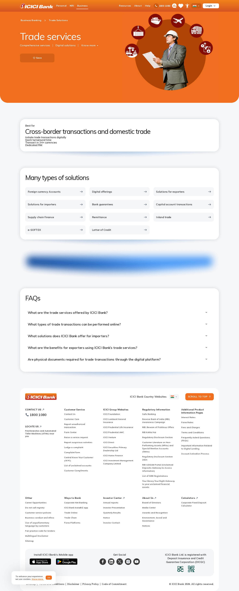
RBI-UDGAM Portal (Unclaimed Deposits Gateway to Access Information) (157, 468)
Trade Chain (70, 517)
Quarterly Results (112, 512)
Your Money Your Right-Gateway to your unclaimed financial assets (158, 484)
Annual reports (110, 502)
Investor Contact (111, 522)
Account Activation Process (195, 453)
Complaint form (72, 452)
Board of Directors (151, 502)
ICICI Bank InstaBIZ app (76, 507)
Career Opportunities (35, 502)
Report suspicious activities (78, 442)
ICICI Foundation (111, 414)
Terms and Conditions (192, 432)
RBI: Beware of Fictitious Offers (158, 427)
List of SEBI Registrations (155, 476)
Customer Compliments (76, 470)
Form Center (70, 432)
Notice (106, 517)
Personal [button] (61, 5)
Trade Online (70, 512)
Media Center (149, 507)
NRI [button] (72, 5)
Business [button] (82, 5)
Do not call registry (34, 507)
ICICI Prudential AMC (113, 432)
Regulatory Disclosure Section (157, 437)
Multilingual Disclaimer (36, 536)
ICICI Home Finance (113, 455)
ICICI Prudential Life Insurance (118, 427)
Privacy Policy (90, 584)
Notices (146, 526)
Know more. (38, 579)
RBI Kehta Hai (149, 432)
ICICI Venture (109, 437)
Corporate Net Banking (75, 502)
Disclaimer (73, 584)
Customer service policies (38, 512)
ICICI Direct (108, 442)
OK (48, 577)
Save (39, 57)
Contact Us (69, 414)
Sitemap (29, 541)
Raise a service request (76, 437)
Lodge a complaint (73, 447)
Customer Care (71, 419)
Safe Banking (149, 414)
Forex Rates (187, 422)
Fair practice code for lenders (40, 531)
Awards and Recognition (155, 512)
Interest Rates (188, 417)
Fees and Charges (190, 427)
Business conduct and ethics (39, 517)
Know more (88, 45)
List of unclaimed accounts (77, 465)
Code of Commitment (114, 584)
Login (209, 5)
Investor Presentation (114, 507)
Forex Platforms (72, 522)
